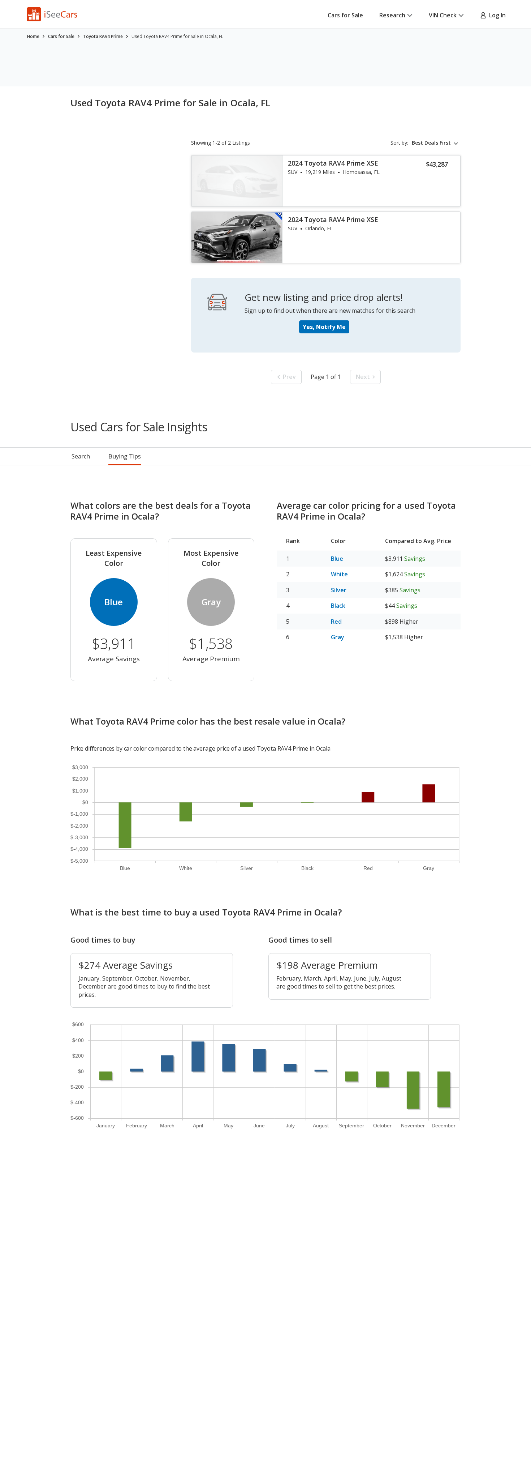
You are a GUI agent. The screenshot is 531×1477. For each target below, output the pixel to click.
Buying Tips (124, 456)
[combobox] (436, 143)
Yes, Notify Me (324, 327)
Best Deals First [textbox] (431, 143)
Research (392, 15)
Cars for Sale (345, 15)
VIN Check (443, 15)
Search (81, 456)
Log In (496, 15)
